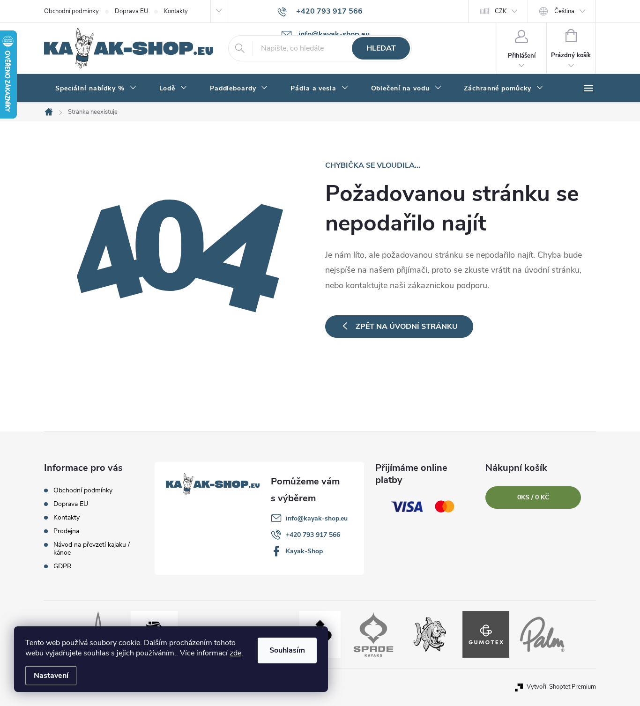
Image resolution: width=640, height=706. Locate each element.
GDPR (62, 566)
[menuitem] (96, 88)
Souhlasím (287, 650)
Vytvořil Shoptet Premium (561, 687)
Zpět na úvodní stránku (407, 326)
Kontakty (176, 11)
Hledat (381, 48)
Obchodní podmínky (71, 11)
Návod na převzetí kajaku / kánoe (91, 548)
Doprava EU (131, 11)
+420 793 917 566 (313, 534)
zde (235, 653)
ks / (533, 497)
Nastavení (51, 675)
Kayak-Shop (304, 551)
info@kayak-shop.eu (317, 518)
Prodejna (66, 531)
